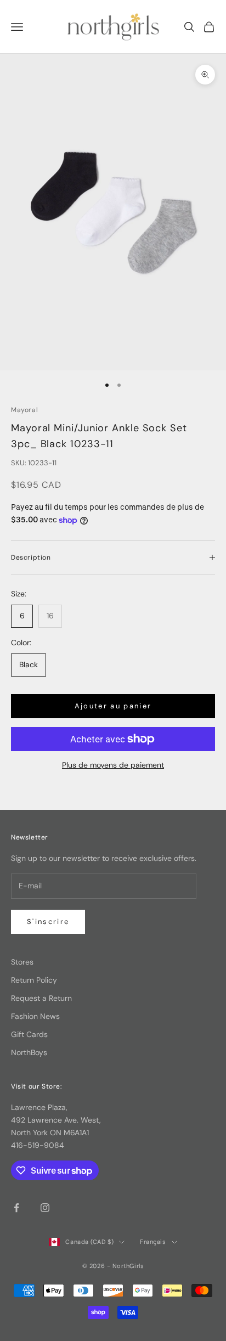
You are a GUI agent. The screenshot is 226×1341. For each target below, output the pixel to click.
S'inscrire (48, 921)
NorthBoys (29, 1052)
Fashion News (35, 1016)
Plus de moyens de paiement (113, 765)
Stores (22, 962)
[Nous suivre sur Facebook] (16, 1207)
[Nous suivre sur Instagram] (44, 1207)
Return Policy (34, 980)
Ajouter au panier (113, 706)
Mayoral (24, 409)
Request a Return (41, 998)
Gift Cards (29, 1034)
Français (153, 1242)
